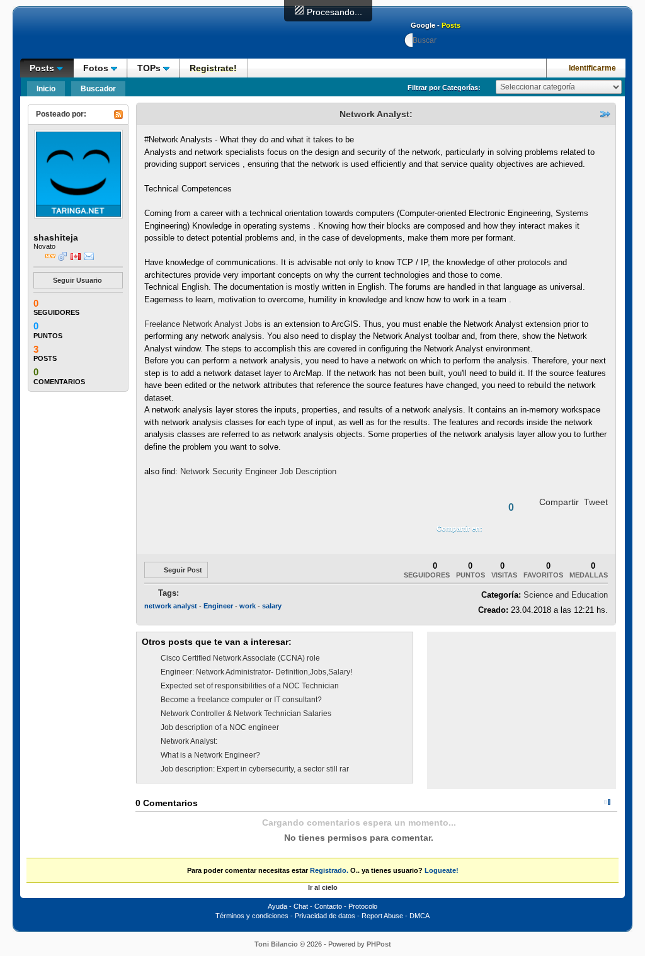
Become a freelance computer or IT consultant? (241, 699)
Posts (451, 25)
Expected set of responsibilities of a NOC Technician (250, 685)
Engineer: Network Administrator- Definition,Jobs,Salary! (256, 672)
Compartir (559, 502)
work (247, 606)
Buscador (98, 88)
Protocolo (362, 906)
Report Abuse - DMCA (396, 915)
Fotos (97, 68)
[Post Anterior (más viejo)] (147, 114)
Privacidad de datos (325, 915)
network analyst (170, 606)
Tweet (596, 502)
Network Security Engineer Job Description (258, 471)
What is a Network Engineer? (210, 755)
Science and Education (565, 595)
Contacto (328, 906)
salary (272, 606)
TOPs (150, 68)
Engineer (218, 606)
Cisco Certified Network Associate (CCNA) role (240, 658)
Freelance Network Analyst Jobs (203, 324)
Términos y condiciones (251, 915)
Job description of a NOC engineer (220, 727)
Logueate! (442, 870)
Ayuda (277, 906)
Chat (301, 906)
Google (423, 25)
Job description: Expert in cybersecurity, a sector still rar (255, 769)
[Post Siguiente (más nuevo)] (159, 114)
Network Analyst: (189, 741)
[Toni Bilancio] (105, 36)
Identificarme (592, 68)
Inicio (46, 88)
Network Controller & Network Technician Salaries (246, 713)
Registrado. (329, 870)
